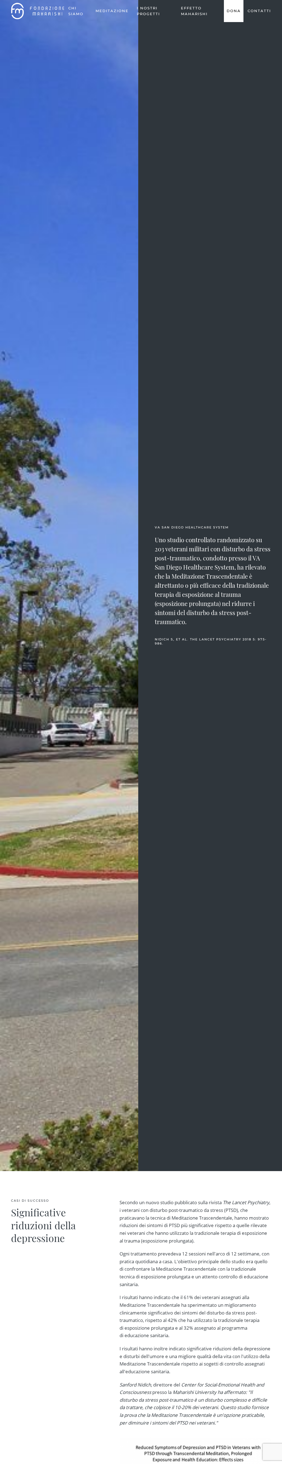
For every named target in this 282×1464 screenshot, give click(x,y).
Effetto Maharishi (194, 11)
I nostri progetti (148, 11)
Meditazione (112, 11)
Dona (234, 11)
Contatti (259, 11)
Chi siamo (75, 11)
